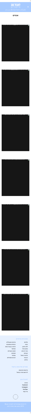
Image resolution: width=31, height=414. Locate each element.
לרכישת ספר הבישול (22, 372)
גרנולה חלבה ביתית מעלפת (15, 289)
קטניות (26, 353)
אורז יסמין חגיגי (15, 109)
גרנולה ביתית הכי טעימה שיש (15, 20)
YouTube (25, 389)
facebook (25, 385)
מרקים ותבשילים (11, 342)
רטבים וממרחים (11, 358)
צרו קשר (25, 392)
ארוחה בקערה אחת (10, 347)
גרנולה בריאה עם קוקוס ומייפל (16, 199)
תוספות (13, 353)
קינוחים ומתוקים (11, 344)
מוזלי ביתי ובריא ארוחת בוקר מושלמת (15, 66)
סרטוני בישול (24, 355)
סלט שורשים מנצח (15, 154)
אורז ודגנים (25, 351)
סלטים (26, 342)
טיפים (26, 360)
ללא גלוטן (25, 347)
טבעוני (26, 358)
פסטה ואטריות (12, 351)
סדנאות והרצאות (23, 370)
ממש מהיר (25, 349)
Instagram (25, 387)
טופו (26, 344)
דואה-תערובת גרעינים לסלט (15, 244)
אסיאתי (14, 349)
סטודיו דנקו (10, 406)
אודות (26, 383)
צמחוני (14, 355)
